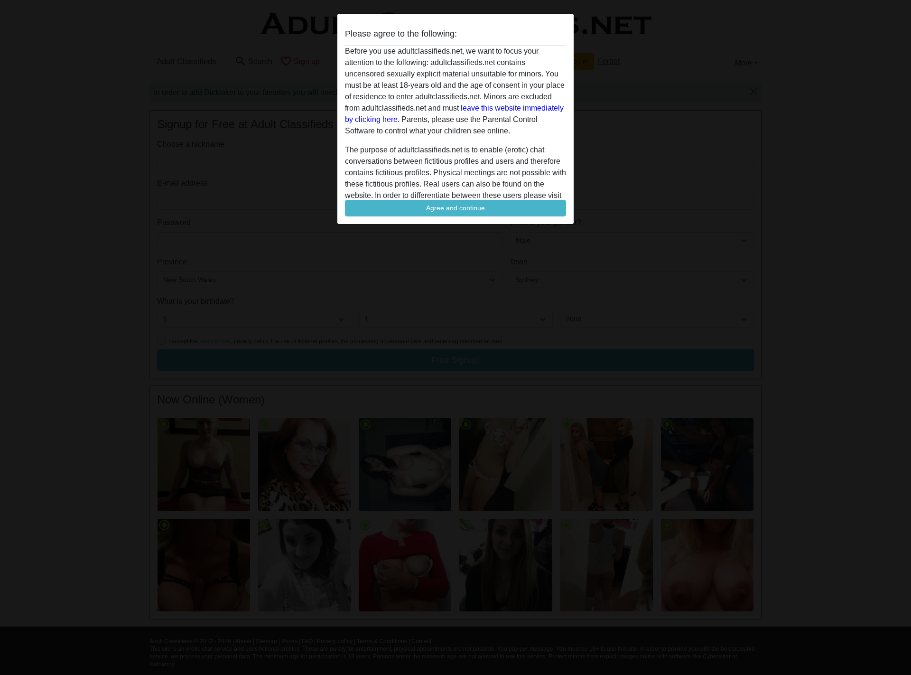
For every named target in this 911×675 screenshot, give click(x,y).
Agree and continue (455, 208)
